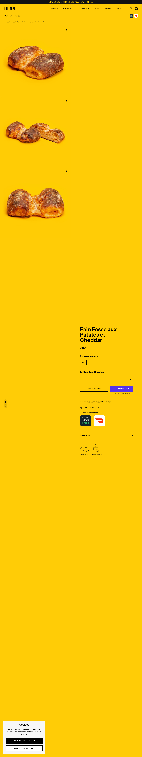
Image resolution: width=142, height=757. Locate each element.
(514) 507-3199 (98, 408)
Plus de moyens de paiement (121, 393)
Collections (17, 22)
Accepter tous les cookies (24, 741)
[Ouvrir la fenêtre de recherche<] (131, 8)
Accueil (7, 22)
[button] (130, 379)
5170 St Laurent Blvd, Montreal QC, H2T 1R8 (71, 2)
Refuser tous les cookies (24, 748)
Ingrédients (85, 435)
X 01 (83, 362)
